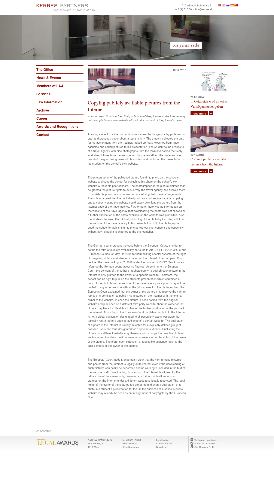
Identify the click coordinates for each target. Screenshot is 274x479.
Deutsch (219, 5)
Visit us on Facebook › (206, 440)
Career (41, 118)
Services (43, 93)
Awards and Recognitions (57, 126)
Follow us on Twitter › (205, 443)
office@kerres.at (202, 9)
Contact (42, 134)
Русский (227, 5)
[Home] (85, 7)
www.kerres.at (129, 443)
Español (232, 5)
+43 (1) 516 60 (183, 9)
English (223, 5)
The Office (44, 69)
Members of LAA (50, 85)
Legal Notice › (163, 440)
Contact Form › (164, 443)
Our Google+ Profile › (205, 447)
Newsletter (161, 447)
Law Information (49, 102)
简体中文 (236, 5)
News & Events (48, 77)
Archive (42, 110)
